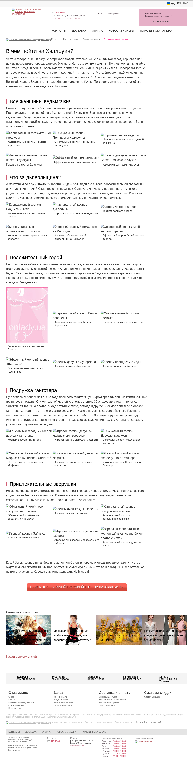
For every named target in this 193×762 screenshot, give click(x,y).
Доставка (79, 30)
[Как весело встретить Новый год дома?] (119, 630)
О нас (11, 697)
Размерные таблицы (63, 702)
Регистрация (113, 13)
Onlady (25, 738)
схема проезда (58, 18)
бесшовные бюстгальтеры (40, 714)
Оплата (97, 30)
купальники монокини (119, 714)
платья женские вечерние (66, 714)
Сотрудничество (16, 705)
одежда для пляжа (168, 714)
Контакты (59, 30)
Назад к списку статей (21, 656)
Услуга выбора (61, 700)
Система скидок (152, 697)
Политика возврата (63, 705)
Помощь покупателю (156, 30)
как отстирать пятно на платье (61, 717)
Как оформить (60, 697)
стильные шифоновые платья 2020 (28, 717)
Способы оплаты (107, 705)
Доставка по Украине (109, 702)
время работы (73, 18)
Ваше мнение (14, 708)
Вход (100, 13)
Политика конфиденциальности (22, 748)
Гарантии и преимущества (21, 702)
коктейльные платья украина (145, 714)
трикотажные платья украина (94, 714)
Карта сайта (14, 750)
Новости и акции (121, 30)
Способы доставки (108, 697)
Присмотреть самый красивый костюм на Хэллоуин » (76, 587)
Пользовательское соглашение (22, 745)
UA (173, 3)
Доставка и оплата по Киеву (112, 700)
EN (179, 3)
